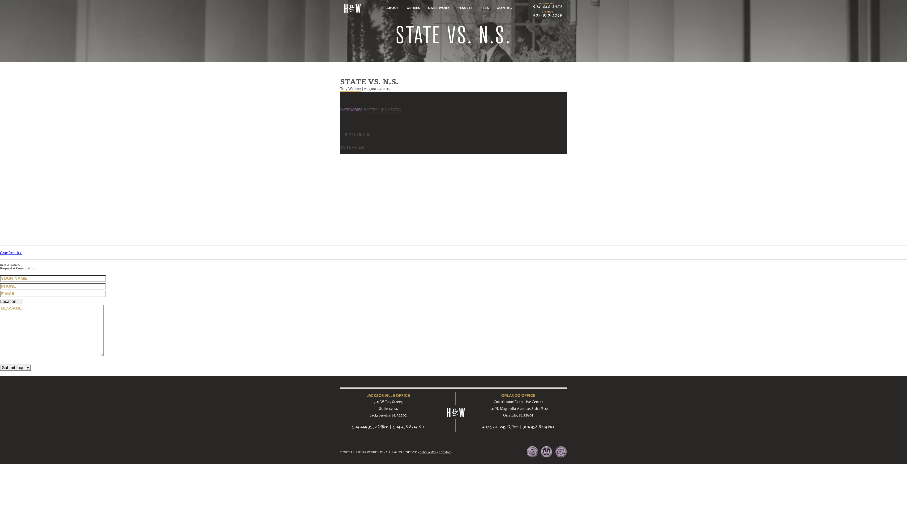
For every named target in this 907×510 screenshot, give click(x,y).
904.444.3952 (364, 426)
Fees (484, 8)
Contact (505, 8)
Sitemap (445, 452)
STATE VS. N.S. (369, 81)
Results (465, 8)
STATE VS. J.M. (355, 147)
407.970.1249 (494, 426)
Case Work (438, 8)
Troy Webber (350, 88)
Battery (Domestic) (382, 109)
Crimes (413, 8)
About (392, 8)
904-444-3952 (547, 7)
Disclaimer (427, 452)
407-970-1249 (547, 15)
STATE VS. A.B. (355, 134)
